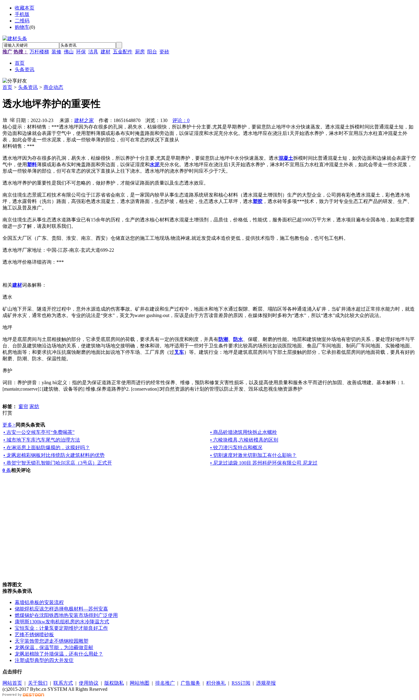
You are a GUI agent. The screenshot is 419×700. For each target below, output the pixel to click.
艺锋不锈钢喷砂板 (34, 634)
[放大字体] (4, 119)
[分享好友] (14, 81)
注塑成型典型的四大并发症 (44, 660)
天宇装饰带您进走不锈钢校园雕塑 (51, 641)
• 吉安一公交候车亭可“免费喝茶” (39, 432)
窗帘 (23, 406)
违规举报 (266, 683)
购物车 (22, 27)
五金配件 (123, 51)
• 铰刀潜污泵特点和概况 (236, 447)
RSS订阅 (241, 683)
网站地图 (139, 683)
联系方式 (63, 683)
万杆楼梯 (39, 51)
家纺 (34, 406)
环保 (81, 51)
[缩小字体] (12, 119)
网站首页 (12, 683)
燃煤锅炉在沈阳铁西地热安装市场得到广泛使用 (66, 615)
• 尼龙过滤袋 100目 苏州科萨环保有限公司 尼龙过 (263, 462)
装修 (56, 51)
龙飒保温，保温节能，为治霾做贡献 (54, 647)
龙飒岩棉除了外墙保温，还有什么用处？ (59, 653)
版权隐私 (114, 683)
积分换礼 (216, 683)
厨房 (140, 51)
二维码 (22, 20)
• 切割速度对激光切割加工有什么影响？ (253, 455)
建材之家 (84, 120)
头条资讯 (28, 87)
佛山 (69, 51)
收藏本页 (24, 7)
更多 (9, 424)
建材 (105, 51)
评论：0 (181, 120)
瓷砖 (164, 51)
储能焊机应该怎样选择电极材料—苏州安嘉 (61, 608)
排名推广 (165, 683)
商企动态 (53, 87)
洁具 (93, 51)
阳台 (152, 51)
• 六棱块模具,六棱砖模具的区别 (244, 439)
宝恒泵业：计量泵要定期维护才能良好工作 (61, 628)
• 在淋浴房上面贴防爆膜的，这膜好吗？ (46, 447)
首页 (7, 87)
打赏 (7, 412)
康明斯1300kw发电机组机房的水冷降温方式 (62, 621)
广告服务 (190, 683)
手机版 (22, 14)
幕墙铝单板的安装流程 (39, 602)
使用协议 (88, 683)
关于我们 (38, 683)
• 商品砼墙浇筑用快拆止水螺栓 (243, 432)
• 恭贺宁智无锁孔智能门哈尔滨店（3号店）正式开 (57, 462)
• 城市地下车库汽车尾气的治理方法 (41, 439)
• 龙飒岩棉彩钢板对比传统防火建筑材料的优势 (54, 455)
